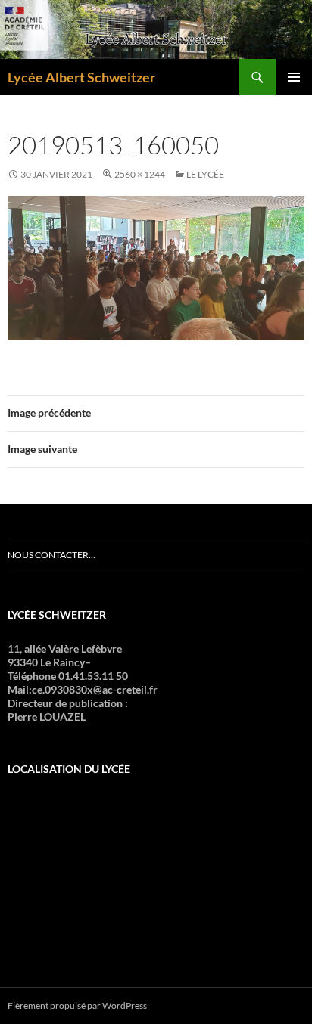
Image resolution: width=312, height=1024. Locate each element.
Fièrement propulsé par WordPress (77, 1005)
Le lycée (205, 174)
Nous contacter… (51, 554)
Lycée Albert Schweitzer (81, 77)
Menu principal (294, 77)
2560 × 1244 (139, 174)
